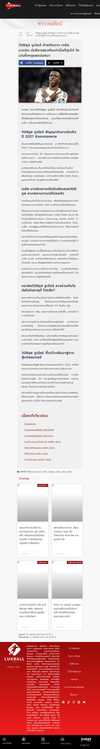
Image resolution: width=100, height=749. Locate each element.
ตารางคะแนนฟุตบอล (81, 13)
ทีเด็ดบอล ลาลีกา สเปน (36, 453)
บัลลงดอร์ (36, 471)
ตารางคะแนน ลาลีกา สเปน (37, 459)
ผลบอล (74, 679)
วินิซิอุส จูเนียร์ (54, 471)
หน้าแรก (20, 34)
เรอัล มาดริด (66, 471)
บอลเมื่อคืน (7, 743)
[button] (32, 62)
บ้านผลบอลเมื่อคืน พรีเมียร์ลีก (39, 430)
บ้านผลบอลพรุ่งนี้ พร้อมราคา (39, 436)
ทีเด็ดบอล (71, 5)
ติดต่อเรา (74, 695)
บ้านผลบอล (30, 424)
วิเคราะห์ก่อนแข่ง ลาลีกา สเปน (39, 447)
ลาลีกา (44, 471)
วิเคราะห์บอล (56, 5)
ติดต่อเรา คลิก (13, 667)
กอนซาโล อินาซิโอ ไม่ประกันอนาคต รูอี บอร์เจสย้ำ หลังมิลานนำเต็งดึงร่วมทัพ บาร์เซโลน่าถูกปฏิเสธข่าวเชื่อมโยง (32, 535)
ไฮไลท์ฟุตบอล (86, 5)
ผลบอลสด (26, 743)
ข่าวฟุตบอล (40, 5)
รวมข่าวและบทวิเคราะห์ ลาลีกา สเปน (42, 441)
